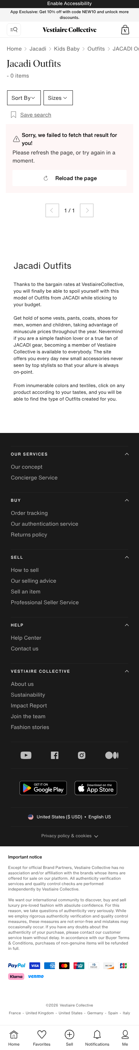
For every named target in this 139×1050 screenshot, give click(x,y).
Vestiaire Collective (40, 671)
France (15, 1013)
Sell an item (25, 591)
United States (71, 1013)
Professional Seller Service (45, 602)
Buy (16, 500)
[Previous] (52, 210)
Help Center (26, 638)
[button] (125, 29)
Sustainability (28, 695)
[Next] (86, 210)
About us (22, 684)
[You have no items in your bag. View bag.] (125, 29)
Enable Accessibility (69, 3)
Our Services (29, 454)
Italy (126, 1013)
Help (17, 625)
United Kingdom (40, 1013)
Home (14, 49)
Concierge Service (34, 477)
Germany (95, 1013)
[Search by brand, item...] (14, 29)
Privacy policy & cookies (66, 836)
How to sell (25, 570)
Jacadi (37, 49)
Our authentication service (44, 524)
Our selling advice (33, 581)
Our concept (27, 467)
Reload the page (76, 178)
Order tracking (29, 513)
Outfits (96, 49)
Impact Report (29, 705)
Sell (17, 557)
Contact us (24, 648)
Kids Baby (67, 49)
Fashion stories (30, 727)
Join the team (28, 716)
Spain (113, 1013)
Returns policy (29, 534)
